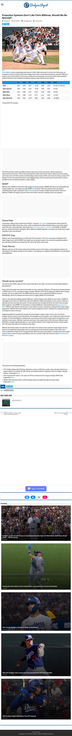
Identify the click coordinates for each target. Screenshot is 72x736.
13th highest (42, 223)
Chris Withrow (7, 72)
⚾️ (36, 488)
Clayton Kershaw (30, 190)
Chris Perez (63, 333)
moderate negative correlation (43, 227)
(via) (3, 70)
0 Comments (38, 21)
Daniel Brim (7, 21)
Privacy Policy (36, 732)
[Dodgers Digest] (36, 5)
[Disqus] (36, 463)
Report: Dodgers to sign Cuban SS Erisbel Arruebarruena (12, 413)
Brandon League (7, 335)
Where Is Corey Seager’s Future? (61, 413)
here (18, 373)
